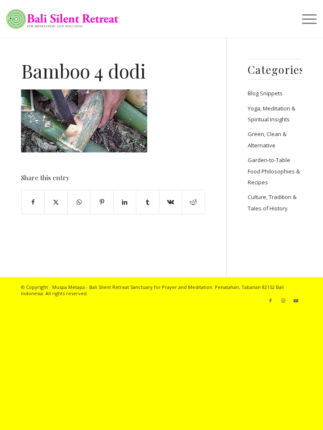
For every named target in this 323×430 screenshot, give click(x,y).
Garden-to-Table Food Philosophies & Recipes (274, 171)
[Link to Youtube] (295, 300)
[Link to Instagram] (283, 300)
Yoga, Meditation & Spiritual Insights (271, 114)
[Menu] (305, 19)
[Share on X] (56, 202)
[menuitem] (305, 19)
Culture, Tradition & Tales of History (272, 202)
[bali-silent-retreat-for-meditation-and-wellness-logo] (62, 19)
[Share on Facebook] (32, 202)
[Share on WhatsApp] (79, 202)
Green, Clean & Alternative (267, 139)
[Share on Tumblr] (147, 202)
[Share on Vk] (170, 202)
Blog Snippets (265, 93)
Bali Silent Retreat (109, 287)
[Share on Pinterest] (101, 202)
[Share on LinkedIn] (125, 202)
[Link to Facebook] (270, 300)
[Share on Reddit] (193, 202)
